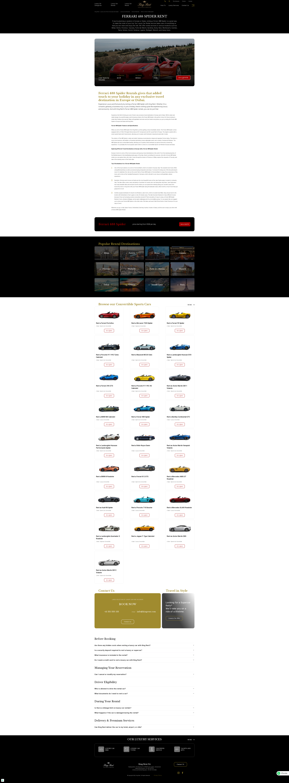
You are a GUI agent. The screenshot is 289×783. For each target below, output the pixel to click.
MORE (190, 305)
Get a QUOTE (183, 78)
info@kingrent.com (146, 612)
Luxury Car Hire (174, 618)
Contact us (127, 622)
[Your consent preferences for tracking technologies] (2, 780)
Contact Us (180, 764)
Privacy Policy (158, 775)
